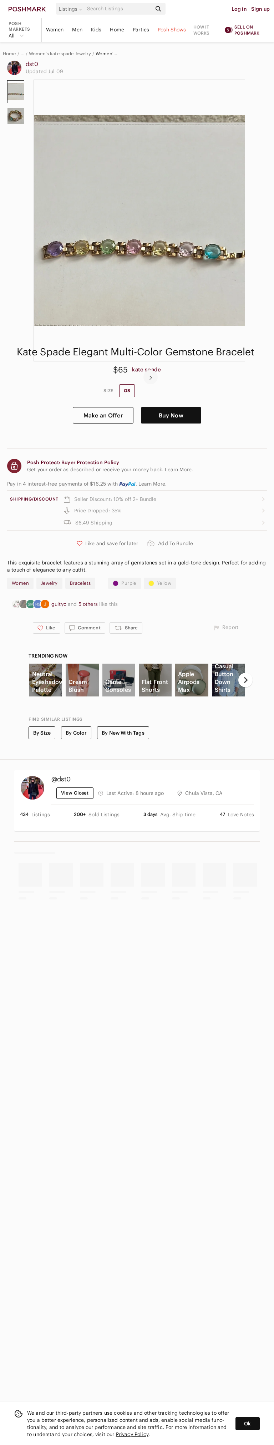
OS (127, 390)
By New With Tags (123, 733)
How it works (201, 30)
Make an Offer (103, 415)
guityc (59, 604)
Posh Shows (172, 29)
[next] (150, 377)
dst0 (32, 63)
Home (117, 29)
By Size (42, 733)
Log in (239, 9)
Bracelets (80, 583)
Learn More (151, 484)
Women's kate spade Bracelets (107, 54)
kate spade (146, 369)
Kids (96, 29)
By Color (76, 733)
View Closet (75, 793)
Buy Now (171, 415)
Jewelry (49, 583)
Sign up (260, 9)
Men (77, 29)
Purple (128, 583)
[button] (72, 8)
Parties (141, 29)
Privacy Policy (132, 1434)
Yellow (164, 583)
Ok (247, 1423)
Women (55, 29)
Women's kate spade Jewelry (60, 54)
